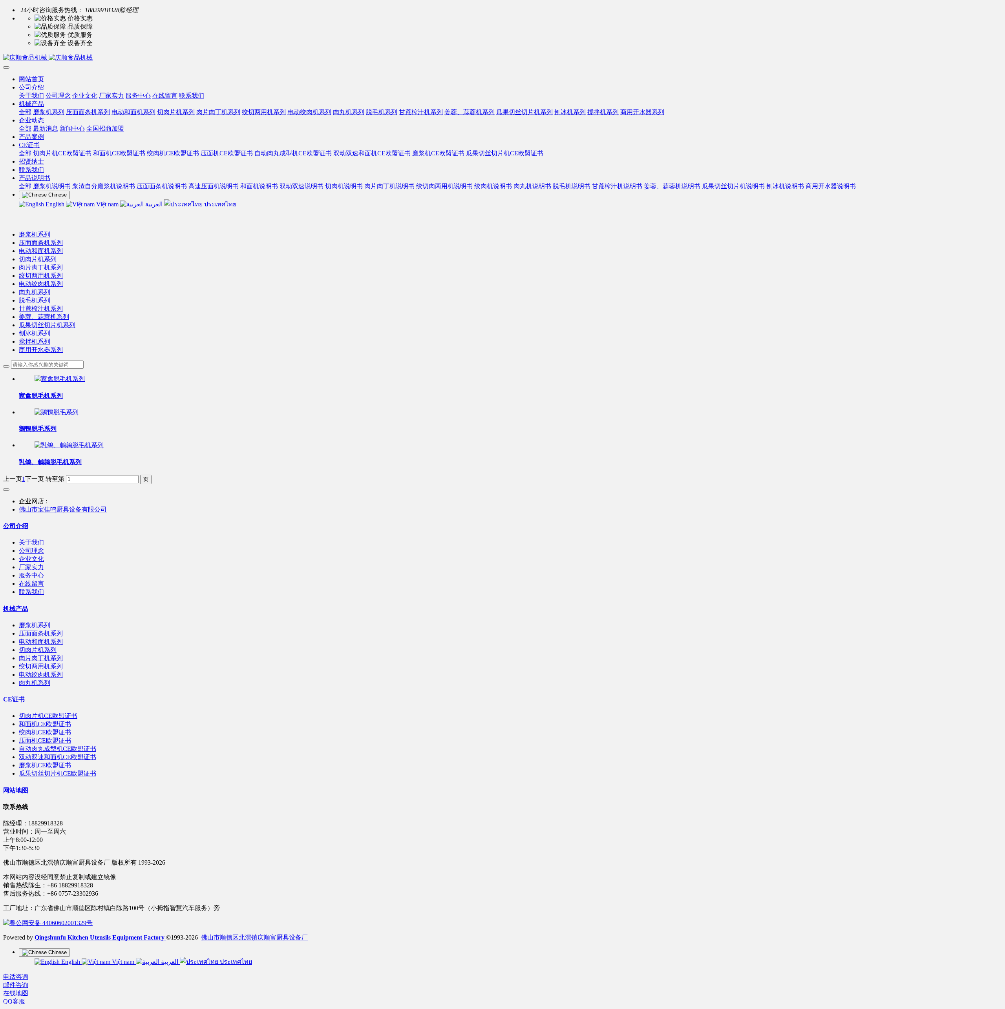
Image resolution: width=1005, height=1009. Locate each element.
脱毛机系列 (34, 300)
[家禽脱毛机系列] (60, 378)
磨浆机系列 (34, 234)
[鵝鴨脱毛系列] (57, 412)
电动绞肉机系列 (41, 283)
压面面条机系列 (41, 242)
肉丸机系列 (34, 292)
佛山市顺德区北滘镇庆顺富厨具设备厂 (254, 937)
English (55, 204)
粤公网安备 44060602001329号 (51, 923)
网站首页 (31, 79)
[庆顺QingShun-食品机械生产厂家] (502, 58)
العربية (154, 204)
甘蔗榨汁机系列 (41, 308)
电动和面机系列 (41, 251)
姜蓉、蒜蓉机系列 (44, 316)
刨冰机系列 (34, 333)
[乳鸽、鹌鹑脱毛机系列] (69, 445)
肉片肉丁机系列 (41, 267)
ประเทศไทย (219, 204)
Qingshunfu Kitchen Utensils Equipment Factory (100, 937)
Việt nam (107, 204)
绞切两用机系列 (41, 275)
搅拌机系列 (34, 341)
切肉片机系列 (38, 259)
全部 (25, 112)
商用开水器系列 (41, 349)
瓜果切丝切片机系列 (47, 325)
